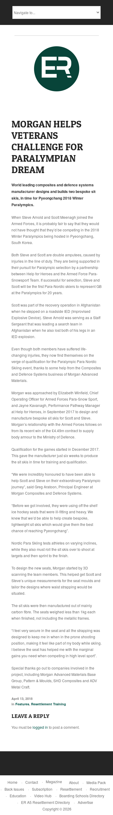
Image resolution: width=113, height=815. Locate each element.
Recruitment (100, 789)
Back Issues (14, 789)
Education (18, 795)
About (74, 782)
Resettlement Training (48, 704)
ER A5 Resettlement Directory (45, 802)
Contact (31, 782)
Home (12, 782)
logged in (40, 727)
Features (22, 704)
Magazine (54, 781)
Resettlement (71, 789)
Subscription (42, 789)
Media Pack (96, 782)
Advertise (85, 802)
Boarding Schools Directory (81, 795)
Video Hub (43, 795)
